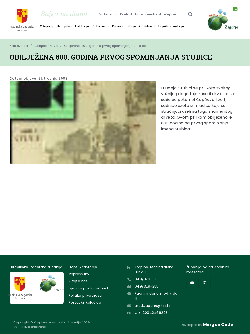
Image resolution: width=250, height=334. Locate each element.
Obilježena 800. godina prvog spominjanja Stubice (105, 46)
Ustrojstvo (64, 26)
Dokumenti (100, 26)
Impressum (79, 274)
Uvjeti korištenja (83, 267)
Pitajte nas (78, 281)
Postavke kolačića (85, 302)
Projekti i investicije (171, 26)
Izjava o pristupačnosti (89, 288)
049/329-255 (146, 286)
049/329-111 (145, 279)
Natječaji (134, 26)
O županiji (46, 26)
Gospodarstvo (46, 46)
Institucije (82, 26)
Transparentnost (148, 14)
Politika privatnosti (85, 295)
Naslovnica (19, 46)
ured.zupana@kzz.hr (153, 305)
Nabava (149, 26)
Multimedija (108, 14)
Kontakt (126, 14)
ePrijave (170, 14)
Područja (118, 26)
